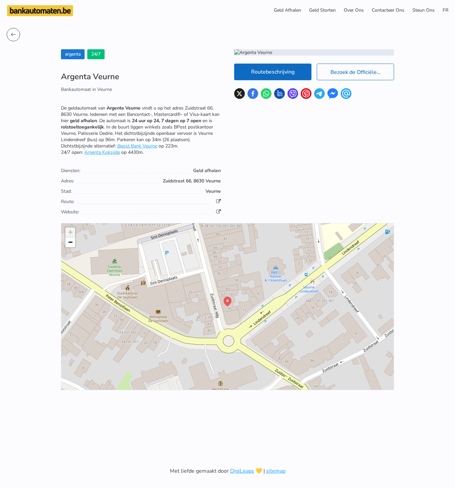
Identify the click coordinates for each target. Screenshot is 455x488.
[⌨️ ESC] (13, 34)
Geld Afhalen (287, 10)
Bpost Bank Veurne (137, 146)
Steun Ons (423, 10)
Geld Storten (322, 10)
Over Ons (354, 10)
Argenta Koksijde (102, 152)
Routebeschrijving (272, 72)
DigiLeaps (242, 471)
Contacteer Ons (388, 10)
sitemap (275, 471)
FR (445, 10)
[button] (227, 302)
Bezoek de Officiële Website (362, 72)
